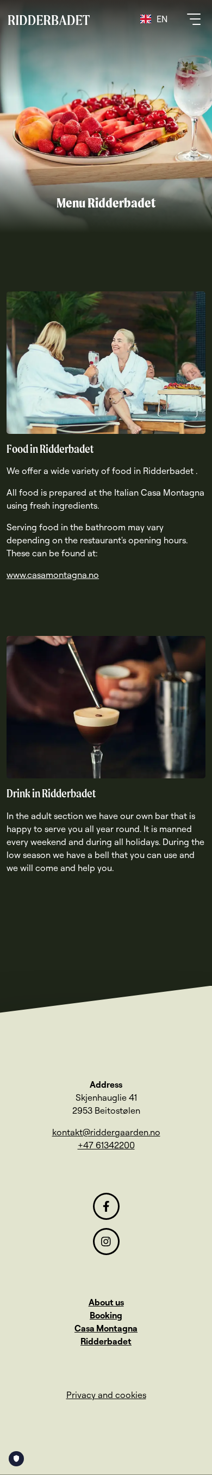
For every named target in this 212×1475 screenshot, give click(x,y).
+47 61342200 (106, 1145)
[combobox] (154, 19)
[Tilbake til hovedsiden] (49, 19)
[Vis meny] (192, 19)
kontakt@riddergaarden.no (106, 1132)
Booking (106, 1315)
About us (106, 1302)
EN (162, 19)
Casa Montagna (106, 1328)
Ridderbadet (106, 1341)
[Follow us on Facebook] (106, 1206)
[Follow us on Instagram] (106, 1241)
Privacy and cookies (106, 1394)
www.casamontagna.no (53, 574)
